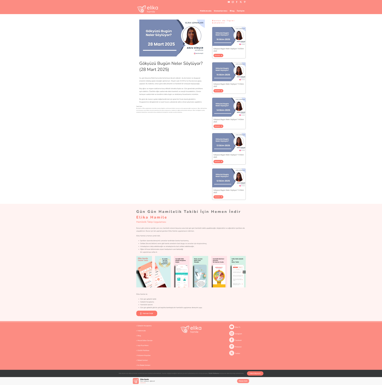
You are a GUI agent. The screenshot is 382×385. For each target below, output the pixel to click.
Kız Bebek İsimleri (143, 365)
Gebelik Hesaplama (144, 326)
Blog (139, 336)
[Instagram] (231, 333)
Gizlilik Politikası (143, 350)
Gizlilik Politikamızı (214, 373)
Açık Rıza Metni (143, 345)
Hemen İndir (243, 381)
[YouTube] (231, 326)
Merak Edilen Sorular (145, 340)
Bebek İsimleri (142, 360)
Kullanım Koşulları (144, 355)
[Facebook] (231, 339)
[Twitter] (231, 353)
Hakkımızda (141, 331)
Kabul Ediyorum (255, 373)
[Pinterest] (231, 346)
